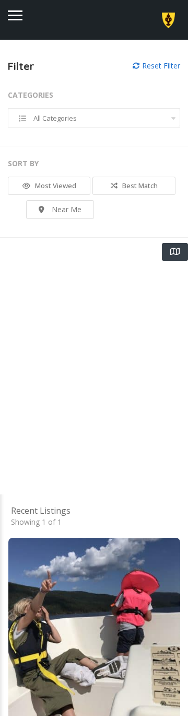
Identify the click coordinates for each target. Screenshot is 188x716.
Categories (30, 95)
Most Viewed (54, 185)
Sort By (23, 163)
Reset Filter (160, 66)
